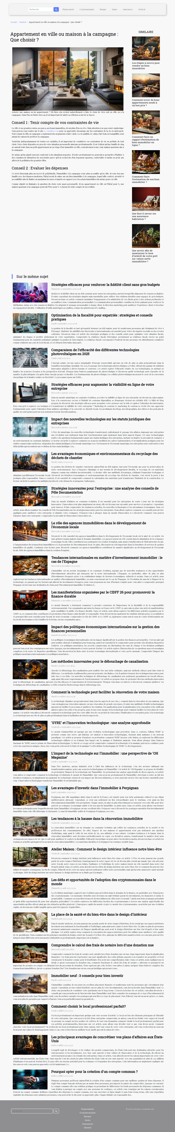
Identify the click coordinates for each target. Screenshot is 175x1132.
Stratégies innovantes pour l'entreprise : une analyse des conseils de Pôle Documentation (105, 490)
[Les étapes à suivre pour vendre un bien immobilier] (146, 48)
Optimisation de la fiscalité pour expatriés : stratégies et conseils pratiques (101, 317)
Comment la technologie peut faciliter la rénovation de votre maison (105, 692)
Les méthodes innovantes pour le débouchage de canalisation (99, 661)
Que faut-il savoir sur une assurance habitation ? (144, 216)
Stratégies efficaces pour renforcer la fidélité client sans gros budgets (105, 284)
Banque (103, 9)
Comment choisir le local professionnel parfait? (88, 1006)
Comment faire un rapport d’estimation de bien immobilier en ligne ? (145, 140)
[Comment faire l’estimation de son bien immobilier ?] (146, 162)
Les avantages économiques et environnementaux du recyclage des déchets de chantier (104, 455)
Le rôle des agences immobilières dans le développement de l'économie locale (98, 525)
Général (141, 9)
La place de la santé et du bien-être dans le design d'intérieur (99, 914)
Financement (68, 9)
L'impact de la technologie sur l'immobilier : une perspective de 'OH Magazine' (104, 755)
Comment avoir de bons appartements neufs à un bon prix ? (145, 102)
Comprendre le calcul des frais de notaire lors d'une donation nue (102, 945)
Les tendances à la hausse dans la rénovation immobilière (97, 818)
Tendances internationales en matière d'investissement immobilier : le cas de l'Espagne (106, 559)
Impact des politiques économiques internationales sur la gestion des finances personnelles (105, 629)
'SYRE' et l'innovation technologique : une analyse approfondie (100, 723)
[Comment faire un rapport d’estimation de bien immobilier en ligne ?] (146, 122)
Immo (114, 9)
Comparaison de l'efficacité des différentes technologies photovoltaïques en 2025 (95, 352)
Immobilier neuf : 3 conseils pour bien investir (87, 975)
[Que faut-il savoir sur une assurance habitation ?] (146, 198)
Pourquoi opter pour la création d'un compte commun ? (94, 1071)
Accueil (13, 22)
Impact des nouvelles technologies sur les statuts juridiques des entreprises (100, 421)
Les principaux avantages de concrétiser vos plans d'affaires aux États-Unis (107, 1039)
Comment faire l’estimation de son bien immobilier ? (145, 179)
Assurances (127, 9)
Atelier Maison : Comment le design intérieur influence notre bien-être (106, 849)
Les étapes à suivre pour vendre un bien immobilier (146, 65)
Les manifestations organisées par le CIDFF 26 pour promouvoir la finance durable (103, 594)
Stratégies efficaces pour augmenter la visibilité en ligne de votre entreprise (102, 386)
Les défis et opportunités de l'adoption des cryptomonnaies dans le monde (103, 882)
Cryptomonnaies (87, 9)
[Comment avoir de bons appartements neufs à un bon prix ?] (146, 85)
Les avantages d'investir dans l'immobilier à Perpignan (95, 788)
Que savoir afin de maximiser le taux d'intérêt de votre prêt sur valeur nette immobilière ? (145, 256)
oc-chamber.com (51, 131)
